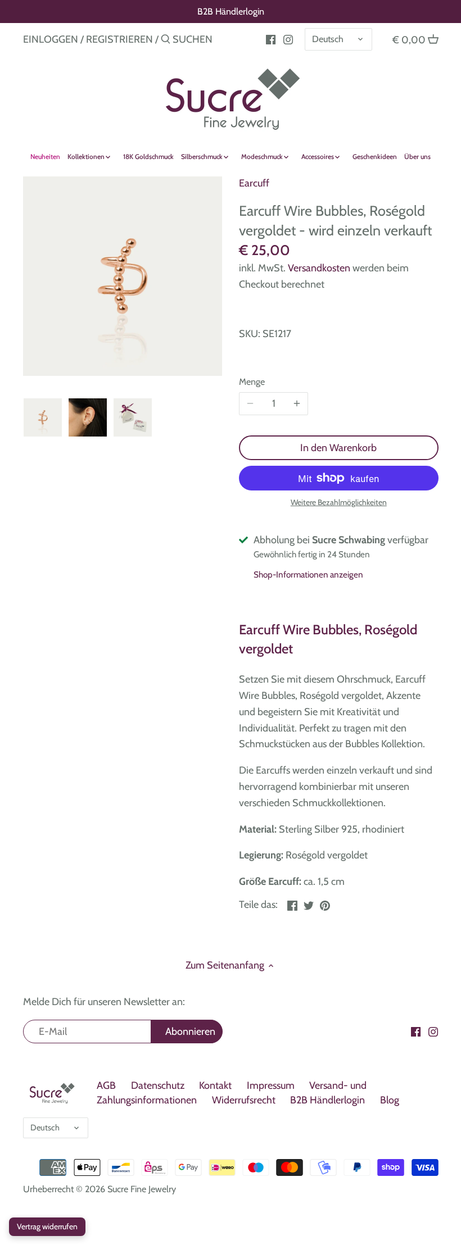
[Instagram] (288, 38)
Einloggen (50, 39)
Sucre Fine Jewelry (141, 1188)
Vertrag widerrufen (47, 1226)
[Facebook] (416, 1031)
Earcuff (254, 183)
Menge (252, 381)
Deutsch (328, 38)
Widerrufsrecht (243, 1100)
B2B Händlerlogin (230, 11)
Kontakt (215, 1085)
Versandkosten (319, 268)
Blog (389, 1100)
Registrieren (119, 39)
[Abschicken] (165, 40)
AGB (106, 1085)
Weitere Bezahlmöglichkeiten (339, 502)
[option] (42, 417)
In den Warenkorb (338, 448)
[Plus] (297, 404)
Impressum (271, 1085)
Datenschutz (157, 1085)
